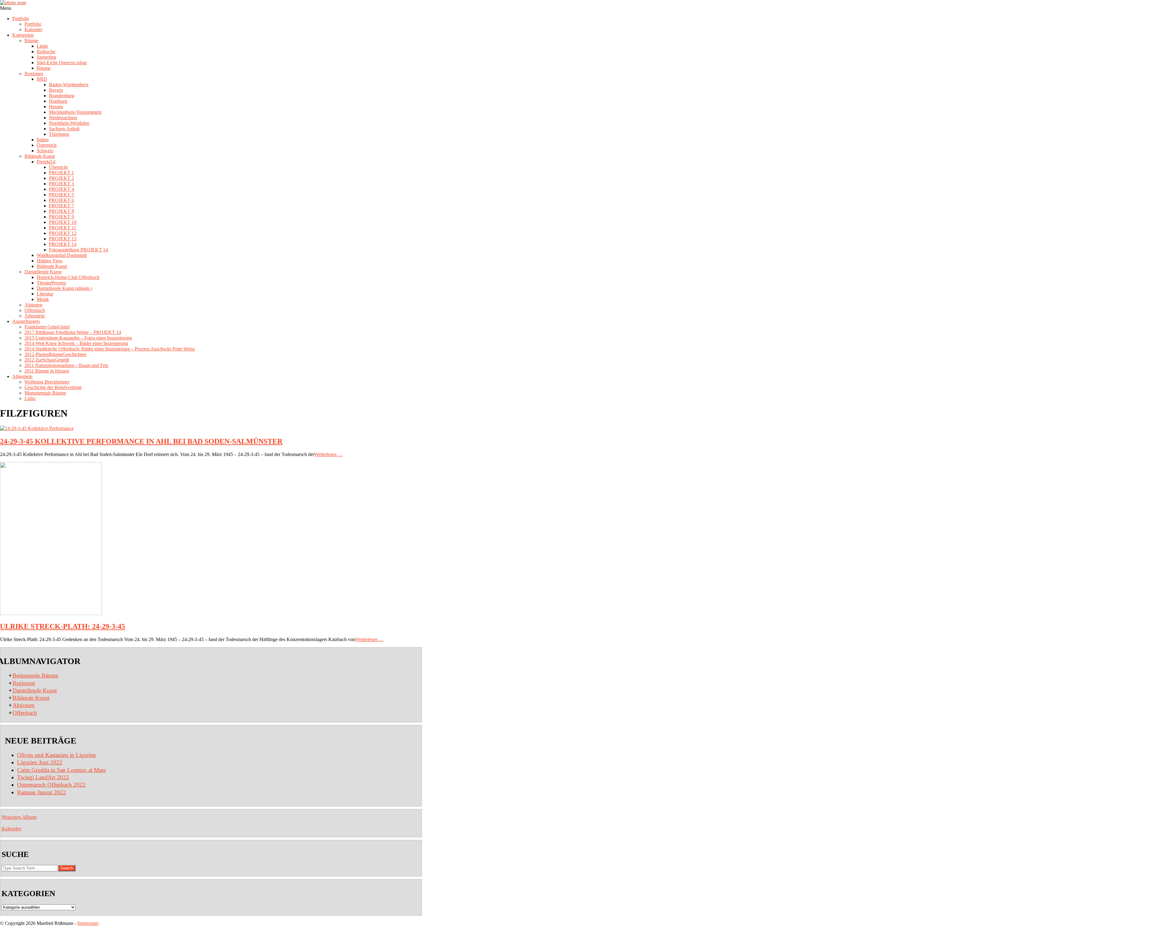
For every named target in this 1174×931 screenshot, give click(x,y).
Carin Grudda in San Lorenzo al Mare (61, 770)
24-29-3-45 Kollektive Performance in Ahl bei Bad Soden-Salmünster (141, 441)
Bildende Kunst (31, 698)
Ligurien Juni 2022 (39, 762)
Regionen (24, 683)
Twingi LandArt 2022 (43, 777)
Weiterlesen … (328, 454)
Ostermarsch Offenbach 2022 (51, 784)
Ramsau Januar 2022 (41, 792)
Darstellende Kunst (35, 690)
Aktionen (24, 705)
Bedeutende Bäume (35, 675)
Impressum (87, 923)
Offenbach (25, 713)
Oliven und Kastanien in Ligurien (56, 755)
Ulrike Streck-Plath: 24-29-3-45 (62, 626)
